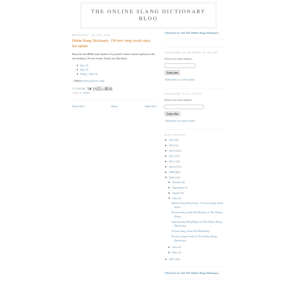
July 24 (84, 65)
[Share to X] (103, 89)
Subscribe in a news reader (180, 79)
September (178, 187)
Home (114, 106)
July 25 (84, 69)
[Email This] (95, 89)
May (175, 252)
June (175, 247)
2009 (172, 172)
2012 (172, 156)
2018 (172, 145)
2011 (172, 161)
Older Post (150, 106)
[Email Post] (89, 88)
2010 (172, 167)
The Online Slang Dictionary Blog (148, 15)
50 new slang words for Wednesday (190, 231)
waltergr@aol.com (93, 81)
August (176, 193)
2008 (172, 177)
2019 (172, 140)
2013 (172, 150)
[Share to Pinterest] (110, 89)
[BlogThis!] (99, 89)
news (86, 93)
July (175, 198)
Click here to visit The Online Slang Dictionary (192, 33)
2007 (172, 259)
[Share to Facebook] (107, 89)
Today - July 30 (88, 74)
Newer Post (78, 106)
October (177, 182)
